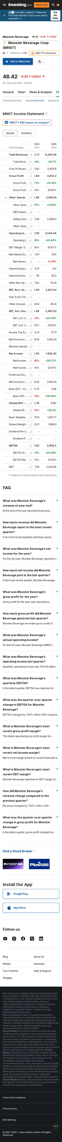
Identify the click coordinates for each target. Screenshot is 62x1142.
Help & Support (42, 970)
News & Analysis (41, 92)
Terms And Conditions (14, 1097)
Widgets (7, 977)
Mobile (7, 963)
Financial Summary (12, 100)
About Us (39, 956)
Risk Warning (9, 1120)
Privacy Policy (10, 1108)
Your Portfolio (10, 970)
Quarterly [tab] (26, 133)
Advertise (39, 963)
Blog (5, 956)
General (8, 92)
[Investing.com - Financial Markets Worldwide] (20, 5)
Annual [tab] (10, 133)
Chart (21, 92)
